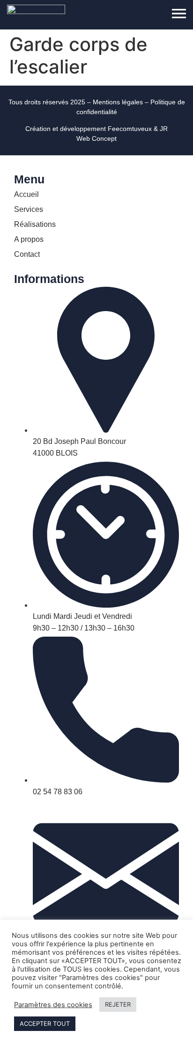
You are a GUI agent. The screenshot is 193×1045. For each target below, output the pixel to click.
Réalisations (35, 224)
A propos (29, 239)
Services (28, 209)
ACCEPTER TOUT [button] (45, 1023)
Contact (27, 254)
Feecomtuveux (130, 128)
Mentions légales (118, 102)
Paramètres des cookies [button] (53, 1005)
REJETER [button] (118, 1004)
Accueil (26, 194)
